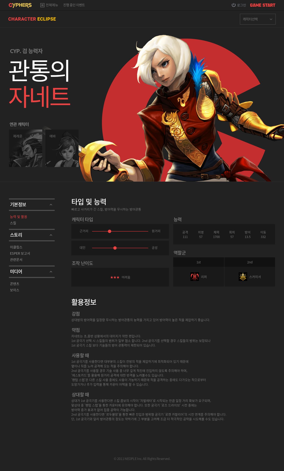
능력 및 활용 (18, 216)
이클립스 (16, 246)
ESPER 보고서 (20, 253)
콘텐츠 (14, 283)
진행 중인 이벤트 (74, 5)
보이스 (14, 289)
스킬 (13, 222)
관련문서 (16, 259)
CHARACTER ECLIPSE (32, 19)
